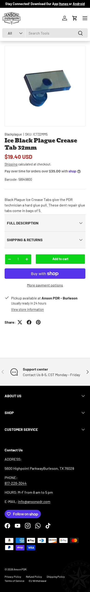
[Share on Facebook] (29, 322)
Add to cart (60, 259)
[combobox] (45, 33)
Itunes (64, 4)
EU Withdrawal (37, 580)
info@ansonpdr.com (34, 501)
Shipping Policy (56, 576)
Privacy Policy (13, 576)
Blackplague (13, 134)
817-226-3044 (16, 483)
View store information (27, 309)
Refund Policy (34, 576)
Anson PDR (20, 569)
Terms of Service (14, 580)
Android (79, 4)
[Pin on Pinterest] (38, 322)
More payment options (45, 285)
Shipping (11, 164)
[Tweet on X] (19, 322)
